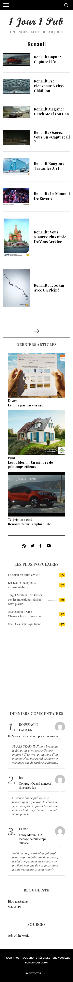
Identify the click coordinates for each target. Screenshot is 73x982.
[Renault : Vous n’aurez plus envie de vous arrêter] (16, 237)
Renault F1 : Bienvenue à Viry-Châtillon (49, 85)
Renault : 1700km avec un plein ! (49, 288)
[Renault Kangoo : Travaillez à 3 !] (16, 166)
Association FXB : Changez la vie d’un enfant (25, 613)
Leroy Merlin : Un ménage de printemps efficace (30, 464)
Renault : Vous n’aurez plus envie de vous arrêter (50, 236)
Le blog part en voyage (25, 405)
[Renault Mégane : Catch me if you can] (16, 112)
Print (11, 457)
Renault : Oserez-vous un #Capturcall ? (52, 137)
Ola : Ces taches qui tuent (24, 624)
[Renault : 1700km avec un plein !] (16, 288)
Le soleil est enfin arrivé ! (24, 575)
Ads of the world (18, 935)
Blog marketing (18, 901)
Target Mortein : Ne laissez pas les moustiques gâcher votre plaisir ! (25, 599)
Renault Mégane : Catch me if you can (51, 111)
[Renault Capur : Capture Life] (16, 59)
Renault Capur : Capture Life (47, 59)
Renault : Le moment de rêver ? (52, 196)
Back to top (33, 973)
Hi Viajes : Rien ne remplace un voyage (33, 736)
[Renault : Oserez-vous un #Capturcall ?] (16, 137)
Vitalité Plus (16, 907)
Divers (12, 400)
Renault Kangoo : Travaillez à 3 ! (49, 166)
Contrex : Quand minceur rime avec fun (35, 785)
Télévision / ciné (20, 519)
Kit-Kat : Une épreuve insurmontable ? (22, 584)
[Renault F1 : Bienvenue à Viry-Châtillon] (16, 86)
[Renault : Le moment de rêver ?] (16, 196)
